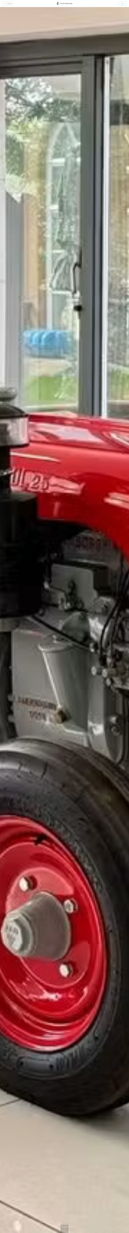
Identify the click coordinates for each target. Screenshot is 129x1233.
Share (122, 3)
